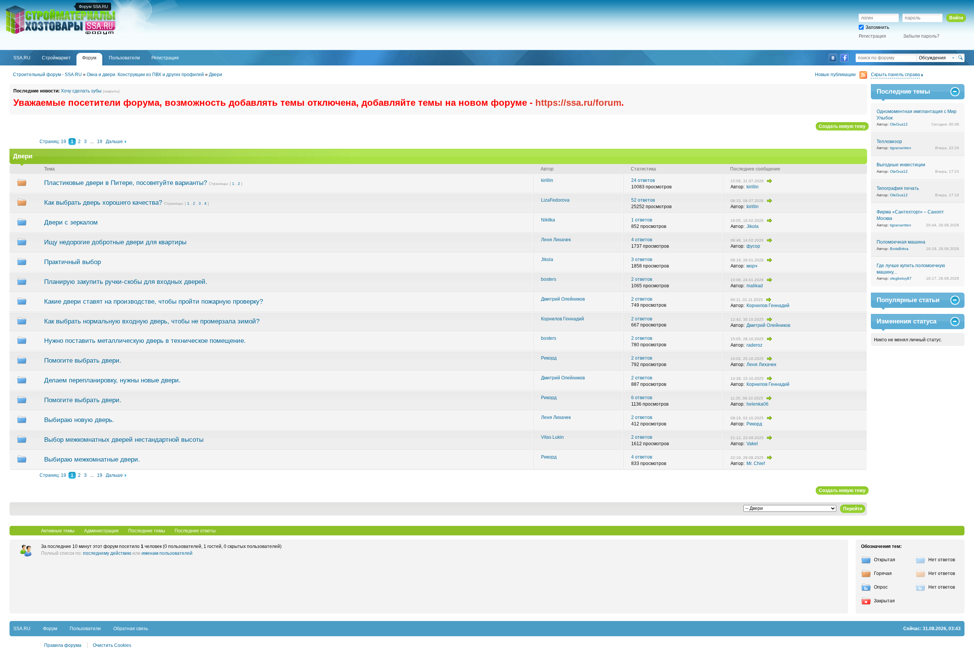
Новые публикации (835, 74)
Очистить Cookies (112, 645)
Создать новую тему (842, 126)
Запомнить (877, 27)
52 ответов (643, 200)
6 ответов (641, 397)
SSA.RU (36, 6)
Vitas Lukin (552, 437)
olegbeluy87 (901, 278)
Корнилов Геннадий (767, 305)
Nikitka (548, 220)
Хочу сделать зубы (81, 91)
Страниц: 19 (53, 141)
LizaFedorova (555, 200)
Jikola (752, 226)
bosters (548, 279)
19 (99, 141)
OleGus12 (899, 124)
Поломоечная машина (901, 242)
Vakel (752, 443)
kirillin (547, 180)
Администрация (101, 530)
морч (751, 266)
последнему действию (107, 553)
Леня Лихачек (556, 239)
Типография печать (898, 188)
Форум (50, 628)
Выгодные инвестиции (901, 164)
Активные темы (58, 530)
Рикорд (549, 358)
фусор (753, 246)
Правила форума (62, 645)
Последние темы (146, 530)
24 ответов (643, 180)
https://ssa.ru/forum (578, 102)
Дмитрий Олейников (563, 299)
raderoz (754, 345)
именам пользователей (167, 553)
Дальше (114, 141)
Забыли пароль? (921, 36)
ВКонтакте (833, 58)
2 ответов (641, 279)
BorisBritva (899, 249)
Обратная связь (130, 628)
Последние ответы (195, 530)
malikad (754, 285)
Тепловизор (889, 141)
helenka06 (757, 404)
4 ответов (641, 239)
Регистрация (872, 36)
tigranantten (900, 148)
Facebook (844, 58)
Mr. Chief (755, 463)
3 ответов (641, 259)
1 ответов (641, 220)
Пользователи (85, 628)
